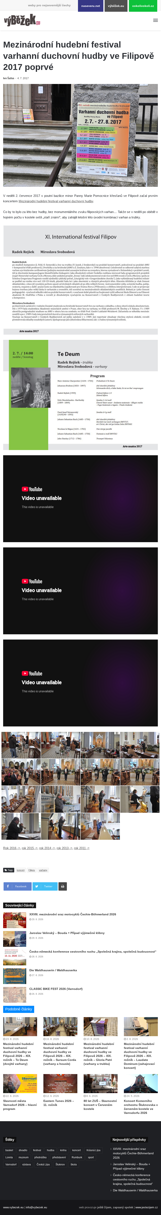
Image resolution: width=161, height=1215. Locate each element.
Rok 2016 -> (11, 848)
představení (59, 1157)
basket (9, 1150)
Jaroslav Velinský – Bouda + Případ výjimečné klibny (67, 933)
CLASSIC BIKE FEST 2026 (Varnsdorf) (56, 989)
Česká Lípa (43, 1164)
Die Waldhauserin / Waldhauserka (53, 970)
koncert (21, 870)
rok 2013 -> (64, 848)
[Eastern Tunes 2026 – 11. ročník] (60, 1083)
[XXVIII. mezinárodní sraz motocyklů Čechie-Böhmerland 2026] (14, 920)
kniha (63, 1150)
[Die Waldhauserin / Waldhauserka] (14, 976)
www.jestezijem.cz (146, 1207)
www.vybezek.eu (13, 1207)
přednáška (40, 1157)
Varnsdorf (10, 1164)
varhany (43, 870)
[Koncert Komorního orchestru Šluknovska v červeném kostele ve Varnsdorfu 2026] (141, 1083)
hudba (50, 1150)
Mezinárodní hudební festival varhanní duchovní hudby (56, 201)
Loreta (9, 1157)
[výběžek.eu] (23, 20)
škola (74, 1164)
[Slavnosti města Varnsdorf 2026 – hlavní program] (20, 1083)
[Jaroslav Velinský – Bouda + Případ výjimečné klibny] (14, 939)
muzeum (24, 1157)
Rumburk (77, 1157)
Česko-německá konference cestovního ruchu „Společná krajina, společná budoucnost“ (92, 951)
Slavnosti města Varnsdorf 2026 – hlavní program (20, 1105)
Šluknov (60, 1164)
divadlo (23, 1150)
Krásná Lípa (93, 1150)
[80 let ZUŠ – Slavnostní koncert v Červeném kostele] (101, 1083)
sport (91, 1157)
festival (37, 1150)
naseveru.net (90, 6)
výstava (26, 1164)
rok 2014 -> (47, 848)
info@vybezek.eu (36, 1207)
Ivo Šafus (8, 78)
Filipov (32, 870)
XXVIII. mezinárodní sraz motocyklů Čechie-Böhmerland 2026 (72, 914)
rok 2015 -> (30, 848)
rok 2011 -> (82, 848)
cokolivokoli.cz (143, 6)
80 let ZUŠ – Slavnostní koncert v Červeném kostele (100, 1105)
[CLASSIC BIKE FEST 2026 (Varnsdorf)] (14, 995)
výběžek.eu (116, 6)
